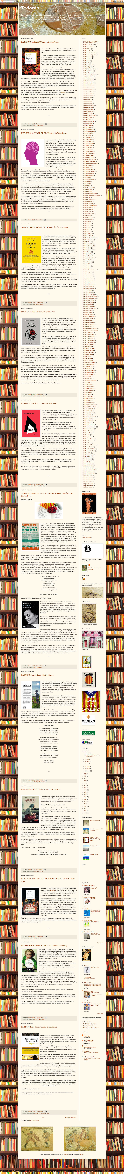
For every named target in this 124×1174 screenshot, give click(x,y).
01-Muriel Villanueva (88, 344)
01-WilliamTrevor (87, 475)
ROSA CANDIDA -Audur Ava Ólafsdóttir (38, 311)
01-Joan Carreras (88, 203)
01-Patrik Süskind (88, 374)
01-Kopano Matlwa (88, 254)
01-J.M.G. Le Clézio (88, 187)
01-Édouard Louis (88, 485)
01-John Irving (87, 215)
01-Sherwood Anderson (89, 426)
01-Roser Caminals (88, 412)
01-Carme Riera (38, 667)
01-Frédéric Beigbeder (89, 161)
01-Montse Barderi (38, 871)
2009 (85, 810)
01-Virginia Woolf (38, 125)
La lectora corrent (89, 1056)
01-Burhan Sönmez (88, 87)
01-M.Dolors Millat (88, 276)
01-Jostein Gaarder (88, 235)
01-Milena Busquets (88, 322)
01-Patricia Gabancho (89, 370)
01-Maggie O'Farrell (88, 278)
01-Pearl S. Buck (87, 378)
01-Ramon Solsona (88, 402)
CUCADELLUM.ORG (89, 885)
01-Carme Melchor (88, 95)
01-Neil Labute (87, 356)
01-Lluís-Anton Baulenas (90, 270)
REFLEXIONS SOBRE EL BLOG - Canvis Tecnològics (44, 133)
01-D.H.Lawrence (88, 111)
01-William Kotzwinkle (89, 473)
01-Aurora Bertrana (88, 77)
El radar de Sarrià (88, 1040)
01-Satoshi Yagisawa (88, 420)
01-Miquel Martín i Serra (40, 781)
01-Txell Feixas (87, 457)
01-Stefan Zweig (87, 432)
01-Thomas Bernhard (89, 451)
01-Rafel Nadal (87, 400)
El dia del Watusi (95, 967)
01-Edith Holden (87, 127)
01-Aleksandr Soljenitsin (89, 55)
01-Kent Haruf (87, 248)
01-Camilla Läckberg (88, 89)
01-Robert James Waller (89, 406)
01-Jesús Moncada (88, 199)
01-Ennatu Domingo (88, 143)
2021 (85, 783)
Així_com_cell (88, 920)
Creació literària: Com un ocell (91, 1052)
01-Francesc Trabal (88, 157)
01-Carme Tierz (87, 101)
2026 (85, 751)
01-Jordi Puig (86, 229)
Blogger (82, 1154)
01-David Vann (87, 119)
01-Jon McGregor (88, 217)
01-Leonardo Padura (88, 258)
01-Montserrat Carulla (89, 342)
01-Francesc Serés (88, 155)
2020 (85, 785)
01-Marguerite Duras (88, 288)
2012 (85, 803)
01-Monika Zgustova (88, 334)
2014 (85, 799)
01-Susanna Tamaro (88, 438)
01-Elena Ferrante (88, 133)
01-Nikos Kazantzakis (89, 362)
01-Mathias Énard (88, 314)
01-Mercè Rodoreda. (88, 316)
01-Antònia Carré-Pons (39, 486)
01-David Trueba (87, 117)
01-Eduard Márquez (88, 129)
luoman (66, 1154)
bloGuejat (86, 965)
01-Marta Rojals (87, 312)
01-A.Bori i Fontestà (88, 44)
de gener (87, 771)
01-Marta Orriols (87, 310)
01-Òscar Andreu (38, 304)
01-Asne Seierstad (88, 73)
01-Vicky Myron (87, 461)
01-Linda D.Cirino (88, 260)
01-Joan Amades (87, 201)
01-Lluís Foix (86, 264)
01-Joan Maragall (88, 207)
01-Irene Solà (37, 938)
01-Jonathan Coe (88, 219)
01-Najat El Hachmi (88, 348)
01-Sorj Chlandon (88, 430)
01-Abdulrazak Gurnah (89, 46)
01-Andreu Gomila (88, 65)
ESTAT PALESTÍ (95, 921)
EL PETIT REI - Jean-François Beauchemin (39, 1026)
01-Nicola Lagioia (88, 360)
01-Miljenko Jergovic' (89, 324)
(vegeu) (52, 890)
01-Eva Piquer (87, 149)
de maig (87, 761)
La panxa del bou (88, 1025)
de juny (87, 759)
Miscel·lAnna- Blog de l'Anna (91, 1027)
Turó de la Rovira (94, 846)
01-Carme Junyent (88, 93)
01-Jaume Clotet (87, 191)
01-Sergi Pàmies (87, 422)
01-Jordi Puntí (87, 231)
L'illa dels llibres (88, 982)
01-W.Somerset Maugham (90, 469)
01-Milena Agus (87, 320)
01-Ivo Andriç (86, 185)
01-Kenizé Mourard (88, 246)
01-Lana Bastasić (88, 256)
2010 (85, 808)
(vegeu (63, 92)
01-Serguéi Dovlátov (88, 424)
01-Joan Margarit (88, 209)
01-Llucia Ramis (87, 262)
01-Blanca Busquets (88, 83)
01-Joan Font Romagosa (90, 205)
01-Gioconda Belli (88, 169)
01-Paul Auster (87, 376)
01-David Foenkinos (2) (89, 115)
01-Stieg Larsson (87, 436)
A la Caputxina (87, 1021)
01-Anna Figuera (87, 67)
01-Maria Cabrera (88, 292)
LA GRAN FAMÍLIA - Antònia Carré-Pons (39, 403)
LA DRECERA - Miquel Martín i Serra (37, 675)
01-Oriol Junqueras (88, 364)
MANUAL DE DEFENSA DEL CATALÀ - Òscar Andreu (44, 227)
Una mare (93, 898)
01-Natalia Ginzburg (88, 350)
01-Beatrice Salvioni (88, 79)
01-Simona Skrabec (88, 428)
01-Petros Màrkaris (88, 386)
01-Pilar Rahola (87, 392)
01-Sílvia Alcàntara (88, 441)
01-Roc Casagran (88, 408)
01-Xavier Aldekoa (88, 477)
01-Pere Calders (87, 384)
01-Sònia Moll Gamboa (89, 445)
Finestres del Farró (89, 931)
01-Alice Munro (87, 59)
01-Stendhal (86, 435)
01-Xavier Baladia (88, 479)
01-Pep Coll (86, 382)
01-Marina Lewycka (88, 300)
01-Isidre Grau (87, 181)
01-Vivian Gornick (88, 465)
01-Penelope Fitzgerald (89, 380)
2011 (85, 806)
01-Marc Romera (87, 286)
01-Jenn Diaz (86, 197)
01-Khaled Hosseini (88, 249)
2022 (85, 780)
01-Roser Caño (87, 414)
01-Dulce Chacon (88, 125)
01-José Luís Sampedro (89, 238)
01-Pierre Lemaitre (88, 390)
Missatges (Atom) (34, 1120)
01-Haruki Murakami (88, 173)
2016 (85, 794)
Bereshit (86, 1046)
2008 (85, 813)
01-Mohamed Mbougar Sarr (90, 330)
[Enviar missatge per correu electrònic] (46, 124)
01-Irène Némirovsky (39, 1019)
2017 (85, 792)
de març (87, 766)
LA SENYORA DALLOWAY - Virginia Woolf (40, 41)
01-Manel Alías (87, 282)
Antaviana (86, 1051)
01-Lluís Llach (87, 266)
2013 (85, 801)
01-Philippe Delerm (88, 388)
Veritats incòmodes (88, 1041)
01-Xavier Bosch (87, 481)
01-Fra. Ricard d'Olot (89, 153)
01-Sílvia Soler (87, 443)
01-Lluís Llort (86, 268)
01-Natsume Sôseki (88, 352)
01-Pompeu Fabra (88, 396)
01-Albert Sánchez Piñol (89, 52)
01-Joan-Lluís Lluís (88, 211)
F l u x (85, 1035)
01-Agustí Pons (87, 50)
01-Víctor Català (87, 467)
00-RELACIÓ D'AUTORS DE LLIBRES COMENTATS (91, 42)
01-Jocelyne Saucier (88, 213)
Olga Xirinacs (87, 1002)
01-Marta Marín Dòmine (89, 308)
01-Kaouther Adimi (88, 243)
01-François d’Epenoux (89, 159)
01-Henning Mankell (88, 175)
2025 (85, 773)
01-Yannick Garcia (88, 483)
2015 (85, 797)
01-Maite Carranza (88, 280)
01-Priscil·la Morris (88, 398)
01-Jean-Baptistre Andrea (90, 193)
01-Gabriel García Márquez (90, 163)
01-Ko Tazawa (87, 252)
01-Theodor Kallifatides (89, 449)
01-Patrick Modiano (88, 372)
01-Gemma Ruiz (87, 167)
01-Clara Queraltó (88, 107)
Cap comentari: (40, 124)
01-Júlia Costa (87, 241)
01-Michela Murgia (88, 318)
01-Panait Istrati (87, 368)
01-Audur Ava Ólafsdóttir (40, 396)
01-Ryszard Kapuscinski (89, 416)
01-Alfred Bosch (87, 57)
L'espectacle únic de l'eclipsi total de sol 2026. (96, 911)
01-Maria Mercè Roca (89, 294)
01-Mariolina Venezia (89, 302)
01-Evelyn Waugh (88, 151)
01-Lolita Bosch (87, 274)
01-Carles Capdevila (88, 91)
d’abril (87, 764)
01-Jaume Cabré (87, 189)
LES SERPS (87, 1036)
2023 (85, 778)
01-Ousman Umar (88, 366)
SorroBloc (86, 908)
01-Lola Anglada (87, 272)
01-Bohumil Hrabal (88, 85)
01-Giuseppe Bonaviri (89, 171)
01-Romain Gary (87, 410)
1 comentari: (39, 219)
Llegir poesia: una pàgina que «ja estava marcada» (96, 994)
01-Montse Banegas (88, 336)
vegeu (89, 526)
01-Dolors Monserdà (88, 121)
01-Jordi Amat (87, 221)
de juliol (87, 753)
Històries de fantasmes (89, 978)
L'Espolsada (87, 977)
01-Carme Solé (87, 99)
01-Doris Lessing (87, 123)
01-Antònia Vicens (88, 71)
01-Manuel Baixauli (88, 284)
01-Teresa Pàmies (88, 447)
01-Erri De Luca (87, 145)
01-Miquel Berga (87, 326)
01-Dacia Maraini (87, 113)
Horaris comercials (95, 820)
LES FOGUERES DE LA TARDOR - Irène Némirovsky (44, 945)
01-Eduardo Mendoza (89, 131)
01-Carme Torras (87, 103)
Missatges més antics (70, 1117)
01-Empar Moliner (88, 141)
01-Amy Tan (86, 63)
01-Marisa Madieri (88, 304)
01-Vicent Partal (87, 459)
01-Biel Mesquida (88, 81)
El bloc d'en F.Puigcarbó (89, 1023)
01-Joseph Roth (87, 233)
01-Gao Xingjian (87, 165)
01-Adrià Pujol (87, 49)
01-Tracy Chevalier (88, 455)
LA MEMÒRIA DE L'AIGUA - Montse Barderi (40, 789)
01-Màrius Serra (87, 346)
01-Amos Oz (86, 61)
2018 (85, 790)
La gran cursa (94, 854)
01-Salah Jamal (87, 418)
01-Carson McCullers (89, 105)
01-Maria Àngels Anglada (90, 296)
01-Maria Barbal (87, 290)
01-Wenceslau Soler (88, 471)
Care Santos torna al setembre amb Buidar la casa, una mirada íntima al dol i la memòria (92, 985)
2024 (85, 776)
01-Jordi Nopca (87, 227)
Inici (43, 1117)
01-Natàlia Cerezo (88, 354)
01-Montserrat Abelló (88, 340)
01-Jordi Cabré (87, 223)
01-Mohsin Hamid (88, 332)
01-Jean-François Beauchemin (41, 1113)
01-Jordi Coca (87, 225)
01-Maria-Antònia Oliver (89, 298)
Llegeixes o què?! (89, 991)
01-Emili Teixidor (87, 139)
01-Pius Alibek (87, 394)
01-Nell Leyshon (87, 358)
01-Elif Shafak (87, 135)
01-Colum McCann (88, 109)
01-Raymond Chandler (89, 404)
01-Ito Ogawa (87, 183)
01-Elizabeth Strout (88, 137)
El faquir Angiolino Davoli (90, 1047)
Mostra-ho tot (100, 942)
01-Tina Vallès (87, 453)
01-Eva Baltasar (87, 147)
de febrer (87, 768)
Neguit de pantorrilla (89, 897)
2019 (85, 787)
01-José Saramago (88, 239)
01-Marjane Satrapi (88, 306)
